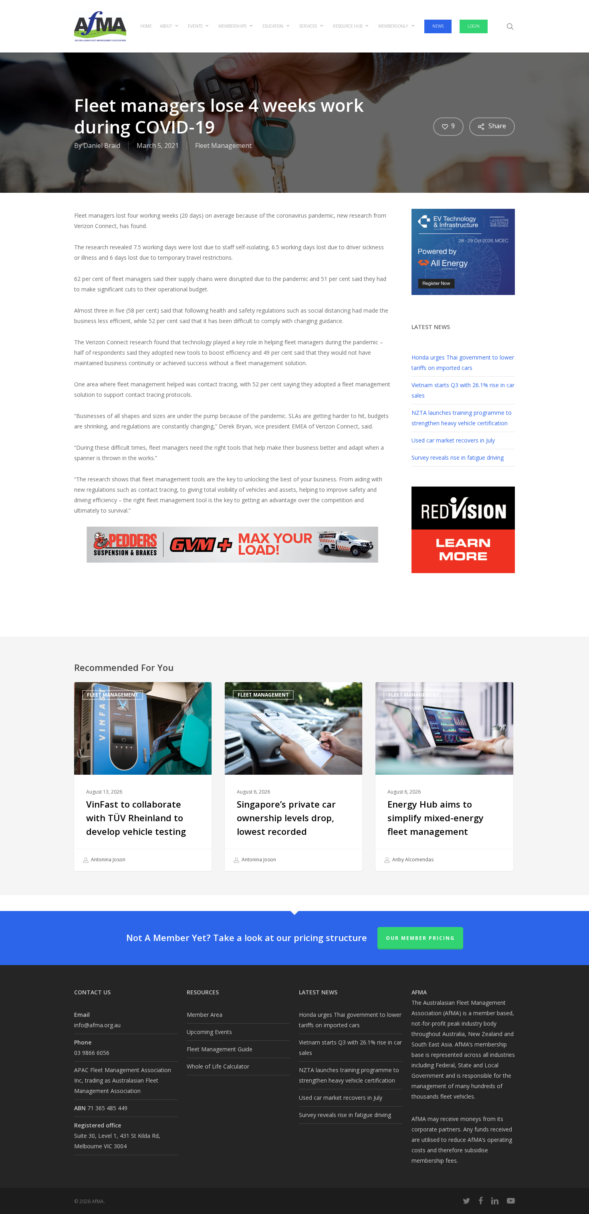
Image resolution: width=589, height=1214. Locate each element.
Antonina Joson (107, 859)
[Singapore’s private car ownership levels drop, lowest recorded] (293, 776)
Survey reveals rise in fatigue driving (457, 457)
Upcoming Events (209, 1032)
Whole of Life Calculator (218, 1066)
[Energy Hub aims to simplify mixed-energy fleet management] (444, 776)
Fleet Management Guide (219, 1049)
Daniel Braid (101, 145)
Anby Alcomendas (412, 859)
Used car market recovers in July (453, 440)
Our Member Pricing (420, 938)
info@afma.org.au (97, 1025)
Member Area (204, 1014)
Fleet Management (223, 145)
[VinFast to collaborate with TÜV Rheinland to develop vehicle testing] (143, 776)
